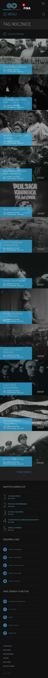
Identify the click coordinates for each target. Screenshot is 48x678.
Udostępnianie (8, 654)
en (43, 3)
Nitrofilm (12, 633)
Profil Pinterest (15, 557)
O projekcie (7, 646)
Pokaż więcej (24, 471)
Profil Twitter (14, 581)
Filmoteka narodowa (17, 601)
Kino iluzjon (14, 625)
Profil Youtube (15, 573)
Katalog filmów (8, 666)
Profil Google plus (16, 565)
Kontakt (6, 658)
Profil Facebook (15, 549)
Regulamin (6, 650)
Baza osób (6, 662)
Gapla (11, 617)
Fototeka (12, 609)
